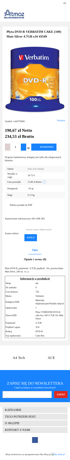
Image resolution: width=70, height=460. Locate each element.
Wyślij (31, 237)
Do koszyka (46, 147)
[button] (35, 410)
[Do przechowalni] (61, 147)
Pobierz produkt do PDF (21, 205)
